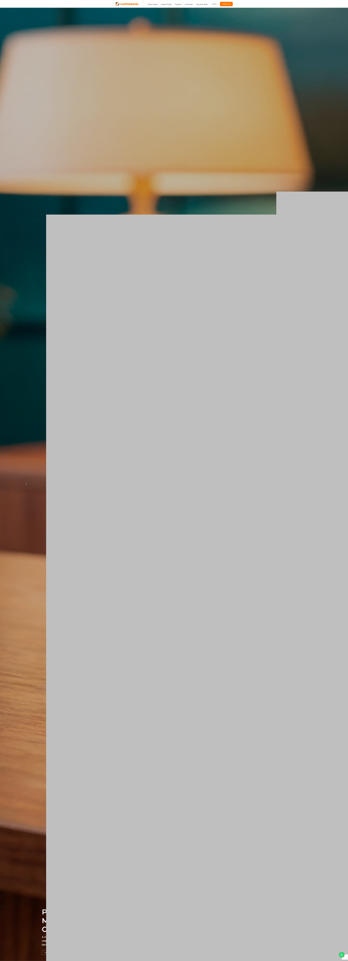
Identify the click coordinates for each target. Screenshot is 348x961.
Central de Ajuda (202, 4)
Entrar (214, 4)
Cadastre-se (226, 4)
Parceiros (178, 4)
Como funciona (50, 952)
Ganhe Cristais (152, 4)
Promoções (189, 4)
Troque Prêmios (166, 4)
